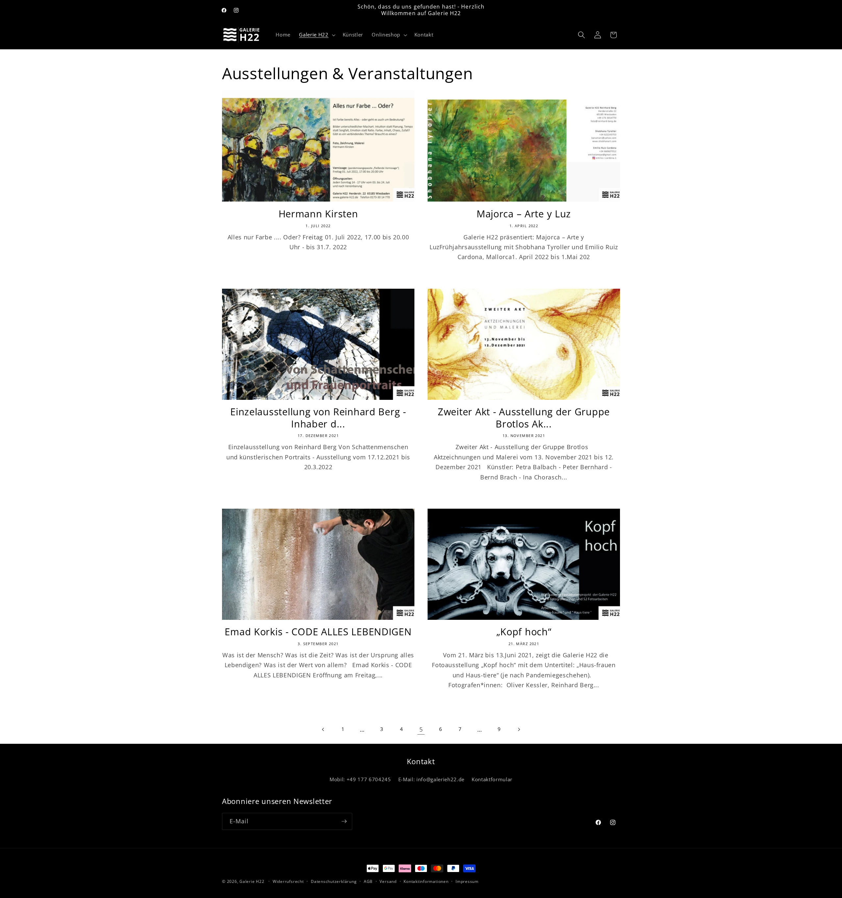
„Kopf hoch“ (524, 632)
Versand (388, 881)
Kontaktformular (492, 779)
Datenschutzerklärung (334, 881)
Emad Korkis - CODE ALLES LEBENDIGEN (318, 632)
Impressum (467, 881)
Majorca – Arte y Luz (524, 214)
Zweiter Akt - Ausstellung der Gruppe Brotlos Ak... (524, 418)
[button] (316, 34)
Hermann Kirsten (318, 214)
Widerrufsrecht (288, 881)
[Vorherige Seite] (323, 729)
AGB (368, 881)
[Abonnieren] (344, 821)
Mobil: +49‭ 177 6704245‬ (360, 779)
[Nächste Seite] (519, 729)
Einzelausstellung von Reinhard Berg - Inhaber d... (318, 418)
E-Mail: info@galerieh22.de (431, 779)
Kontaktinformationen (426, 881)
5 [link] (421, 729)
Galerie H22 (251, 881)
